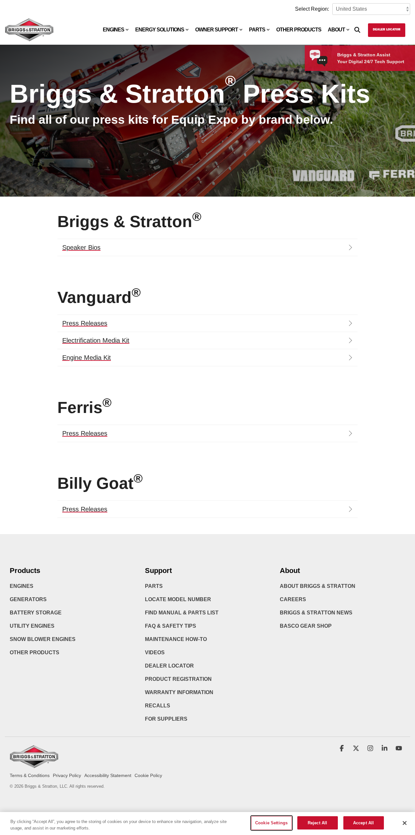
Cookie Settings (271, 822)
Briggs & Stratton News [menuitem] (316, 612)
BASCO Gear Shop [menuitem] (306, 626)
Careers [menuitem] (293, 599)
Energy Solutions (159, 29)
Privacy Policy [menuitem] (67, 775)
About (336, 29)
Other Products (298, 29)
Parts (257, 29)
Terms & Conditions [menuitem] (30, 775)
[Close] (404, 823)
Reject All (317, 822)
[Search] (357, 30)
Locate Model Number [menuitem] (178, 599)
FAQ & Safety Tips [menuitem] (170, 626)
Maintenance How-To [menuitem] (176, 639)
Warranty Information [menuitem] (179, 692)
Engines (113, 29)
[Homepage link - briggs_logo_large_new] (34, 765)
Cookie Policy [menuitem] (148, 775)
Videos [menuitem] (155, 652)
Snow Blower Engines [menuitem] (43, 639)
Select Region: (312, 9)
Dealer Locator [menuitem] (169, 666)
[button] (342, 748)
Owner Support (216, 29)
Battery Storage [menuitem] (36, 612)
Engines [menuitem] (21, 586)
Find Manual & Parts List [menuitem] (182, 612)
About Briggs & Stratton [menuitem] (317, 586)
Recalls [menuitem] (157, 705)
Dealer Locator (386, 29)
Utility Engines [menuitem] (32, 626)
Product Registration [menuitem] (178, 679)
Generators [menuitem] (28, 599)
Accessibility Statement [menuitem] (107, 775)
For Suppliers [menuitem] (166, 719)
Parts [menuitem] (154, 586)
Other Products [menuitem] (34, 652)
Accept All (363, 822)
